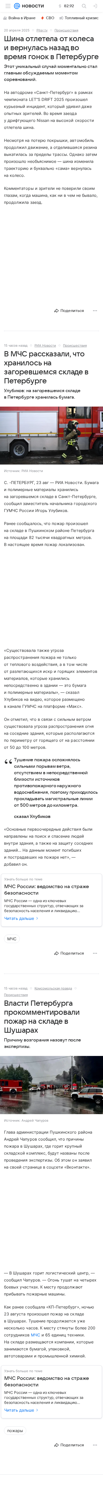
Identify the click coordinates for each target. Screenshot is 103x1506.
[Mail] (17, 6)
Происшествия (66, 30)
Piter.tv (42, 30)
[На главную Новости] (32, 6)
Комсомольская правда (53, 988)
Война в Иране (22, 18)
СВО (50, 18)
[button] (51, 436)
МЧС (35, 1334)
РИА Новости (45, 345)
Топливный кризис (82, 18)
